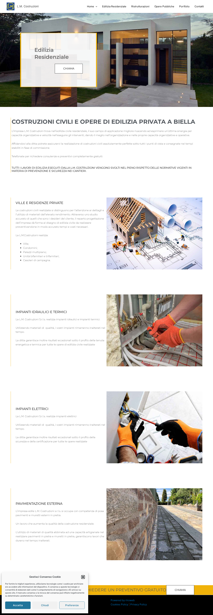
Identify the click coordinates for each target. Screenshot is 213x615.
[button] (83, 577)
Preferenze (72, 605)
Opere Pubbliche (164, 6)
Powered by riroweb (123, 600)
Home (90, 6)
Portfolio (184, 6)
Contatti (199, 6)
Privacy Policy (138, 604)
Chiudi (45, 605)
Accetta (18, 605)
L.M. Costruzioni (28, 6)
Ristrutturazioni (140, 6)
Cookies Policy (119, 604)
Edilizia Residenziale (114, 6)
